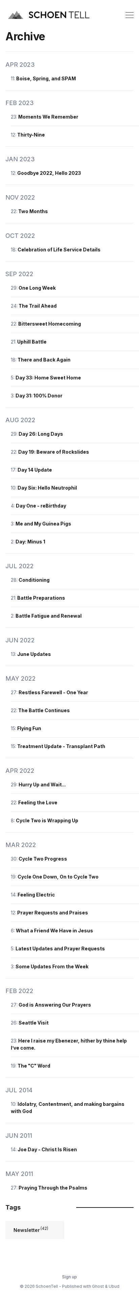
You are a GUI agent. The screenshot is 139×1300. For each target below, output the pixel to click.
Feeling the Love (37, 802)
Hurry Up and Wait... (42, 784)
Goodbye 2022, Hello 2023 (49, 173)
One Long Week (37, 288)
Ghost (98, 1286)
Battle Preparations (41, 598)
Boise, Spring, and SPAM (46, 78)
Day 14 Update (35, 470)
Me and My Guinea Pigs (43, 524)
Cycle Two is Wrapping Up (47, 820)
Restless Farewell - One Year (53, 692)
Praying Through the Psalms (53, 1188)
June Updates (34, 654)
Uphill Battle (32, 342)
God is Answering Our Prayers (55, 1005)
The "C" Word (34, 1066)
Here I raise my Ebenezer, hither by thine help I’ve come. (69, 1044)
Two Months (33, 211)
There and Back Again (44, 360)
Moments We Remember (48, 117)
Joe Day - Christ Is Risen (47, 1149)
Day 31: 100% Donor (39, 395)
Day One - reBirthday (41, 506)
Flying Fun (29, 728)
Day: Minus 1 (30, 541)
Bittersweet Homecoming (49, 324)
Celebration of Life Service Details (59, 249)
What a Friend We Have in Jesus (54, 930)
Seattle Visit (34, 1023)
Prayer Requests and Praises (52, 912)
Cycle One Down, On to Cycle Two (58, 877)
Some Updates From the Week (52, 966)
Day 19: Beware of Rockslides (53, 452)
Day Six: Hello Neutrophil (47, 488)
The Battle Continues (44, 710)
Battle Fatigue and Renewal (49, 616)
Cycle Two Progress (43, 859)
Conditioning (34, 580)
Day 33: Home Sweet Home (48, 377)
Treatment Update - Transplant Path (61, 746)
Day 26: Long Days (41, 434)
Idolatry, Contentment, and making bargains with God (67, 1107)
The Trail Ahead (38, 306)
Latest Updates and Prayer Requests (60, 948)
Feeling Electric (36, 894)
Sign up (69, 1276)
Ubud (114, 1286)
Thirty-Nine (31, 135)
